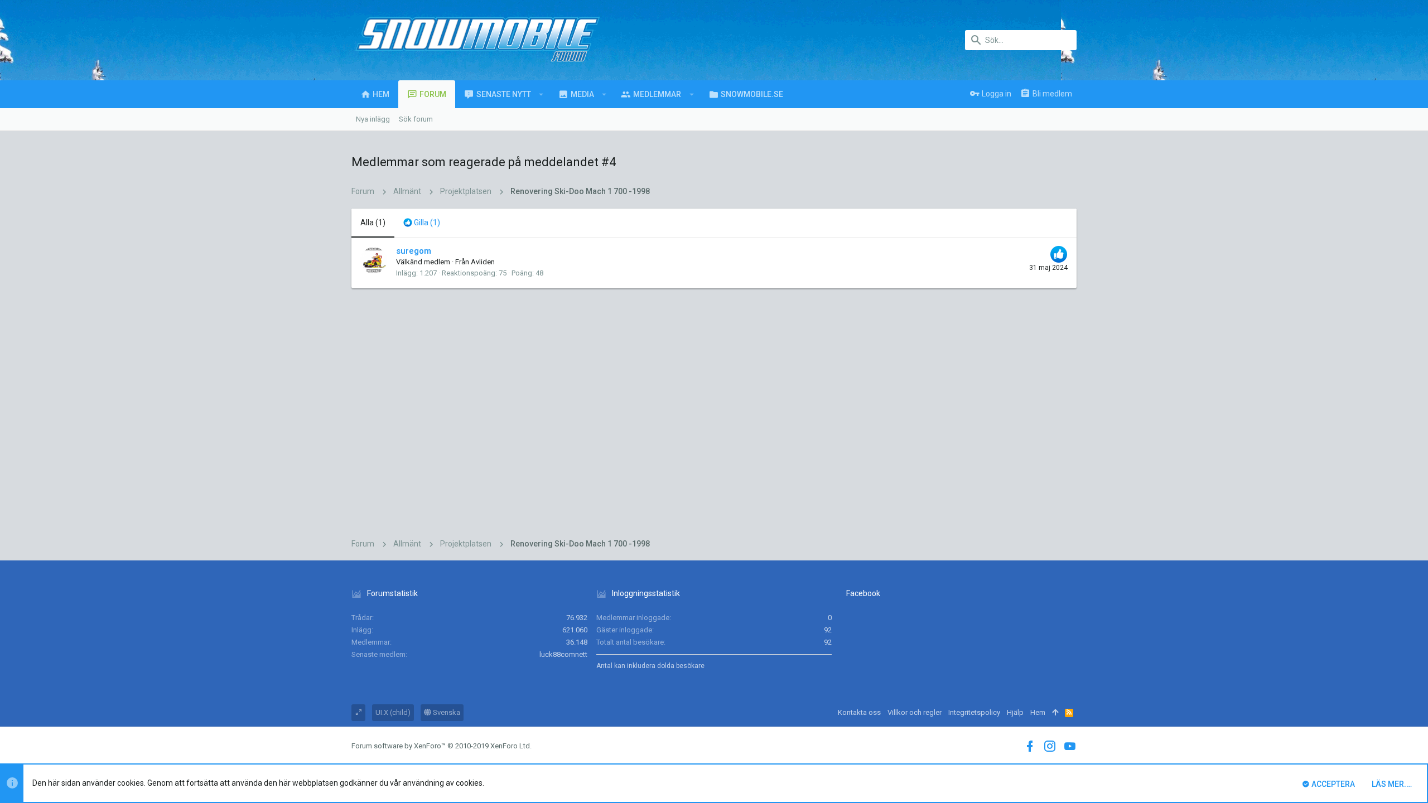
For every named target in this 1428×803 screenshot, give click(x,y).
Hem (1037, 712)
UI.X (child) (393, 712)
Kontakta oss (859, 712)
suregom (413, 251)
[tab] (421, 223)
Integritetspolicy (974, 712)
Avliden (483, 262)
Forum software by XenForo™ (441, 746)
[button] (541, 94)
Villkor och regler (914, 712)
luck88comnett (563, 654)
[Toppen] (1055, 712)
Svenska (445, 712)
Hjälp (1015, 712)
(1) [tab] (372, 222)
